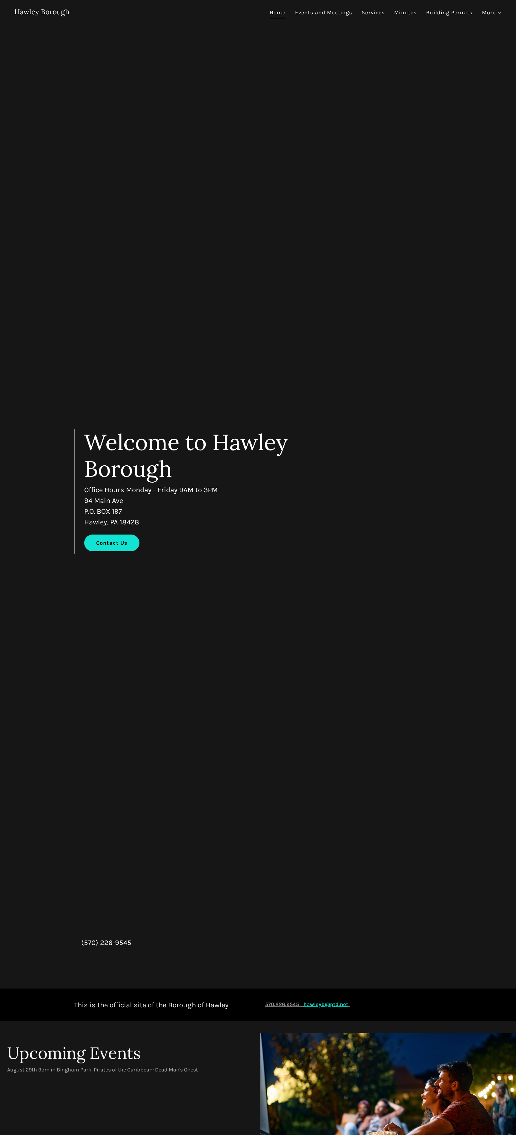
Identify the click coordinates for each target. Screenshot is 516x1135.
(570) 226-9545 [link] (106, 942)
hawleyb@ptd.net (325, 1004)
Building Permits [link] (449, 12)
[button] (492, 13)
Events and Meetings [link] (323, 12)
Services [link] (373, 12)
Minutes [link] (405, 12)
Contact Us (112, 543)
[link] (41, 12)
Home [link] (277, 12)
